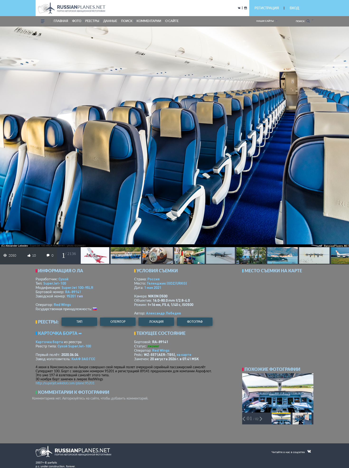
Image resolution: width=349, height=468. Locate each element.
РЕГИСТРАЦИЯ (267, 8)
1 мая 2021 (152, 287)
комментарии (149, 21)
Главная (61, 21)
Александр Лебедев (163, 313)
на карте (184, 354)
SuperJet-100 (54, 283)
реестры (92, 21)
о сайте (172, 21)
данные (110, 21)
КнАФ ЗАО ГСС (83, 359)
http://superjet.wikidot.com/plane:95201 (65, 383)
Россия (153, 279)
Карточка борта (49, 342)
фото (76, 21)
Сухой (63, 279)
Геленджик (167, 283)
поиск (126, 21)
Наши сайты (265, 20)
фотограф (195, 321)
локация (156, 321)
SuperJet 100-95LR (77, 287)
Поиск (301, 21)
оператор (117, 321)
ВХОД (294, 8)
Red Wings (62, 304)
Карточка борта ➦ (60, 333)
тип (80, 296)
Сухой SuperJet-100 (74, 346)
